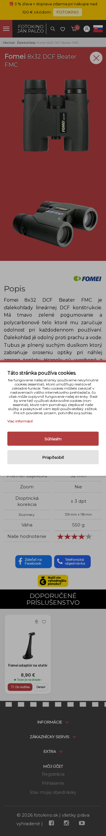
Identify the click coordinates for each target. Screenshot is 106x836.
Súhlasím (53, 438)
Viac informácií (20, 421)
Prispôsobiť (53, 457)
